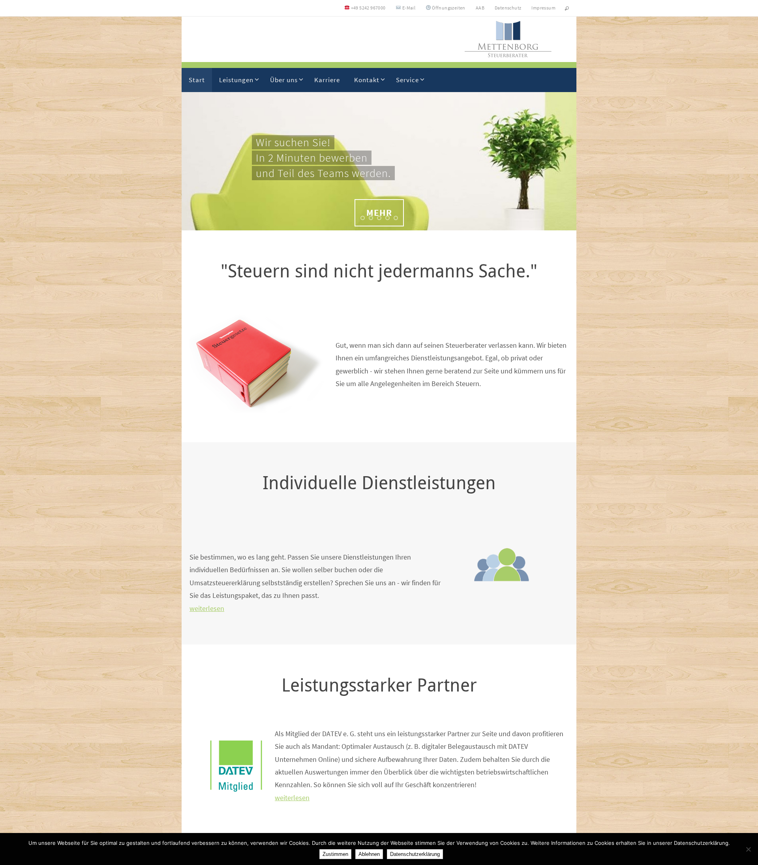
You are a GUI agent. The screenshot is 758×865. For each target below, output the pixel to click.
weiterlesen (207, 608)
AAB (480, 8)
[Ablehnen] (748, 849)
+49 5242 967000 (367, 8)
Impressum (543, 8)
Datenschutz (508, 8)
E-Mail (408, 8)
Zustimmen (335, 854)
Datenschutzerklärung (415, 854)
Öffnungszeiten (448, 8)
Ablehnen (369, 854)
